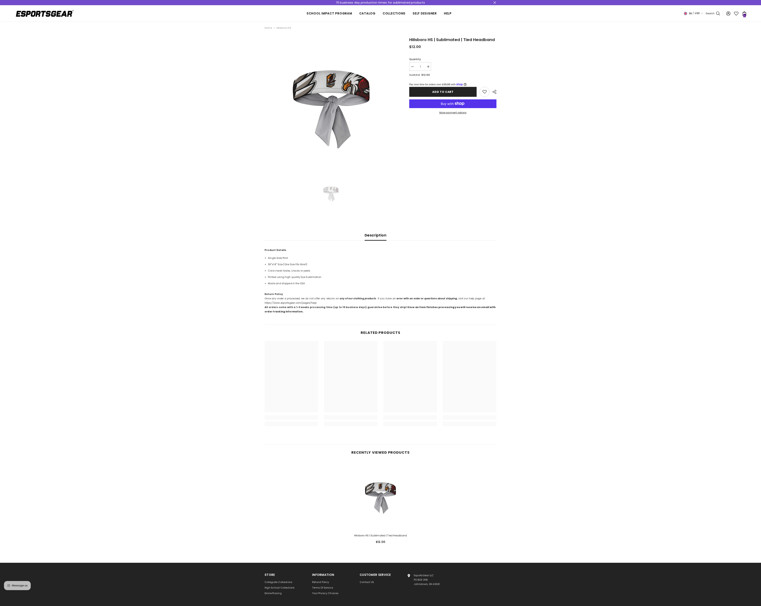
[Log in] (728, 13)
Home (268, 28)
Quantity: (415, 59)
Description (375, 235)
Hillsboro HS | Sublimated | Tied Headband (380, 535)
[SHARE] (492, 92)
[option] (331, 103)
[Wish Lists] (736, 13)
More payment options (453, 112)
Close (494, 2)
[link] (291, 417)
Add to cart (443, 92)
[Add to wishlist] (484, 92)
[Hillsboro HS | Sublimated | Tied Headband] (380, 495)
